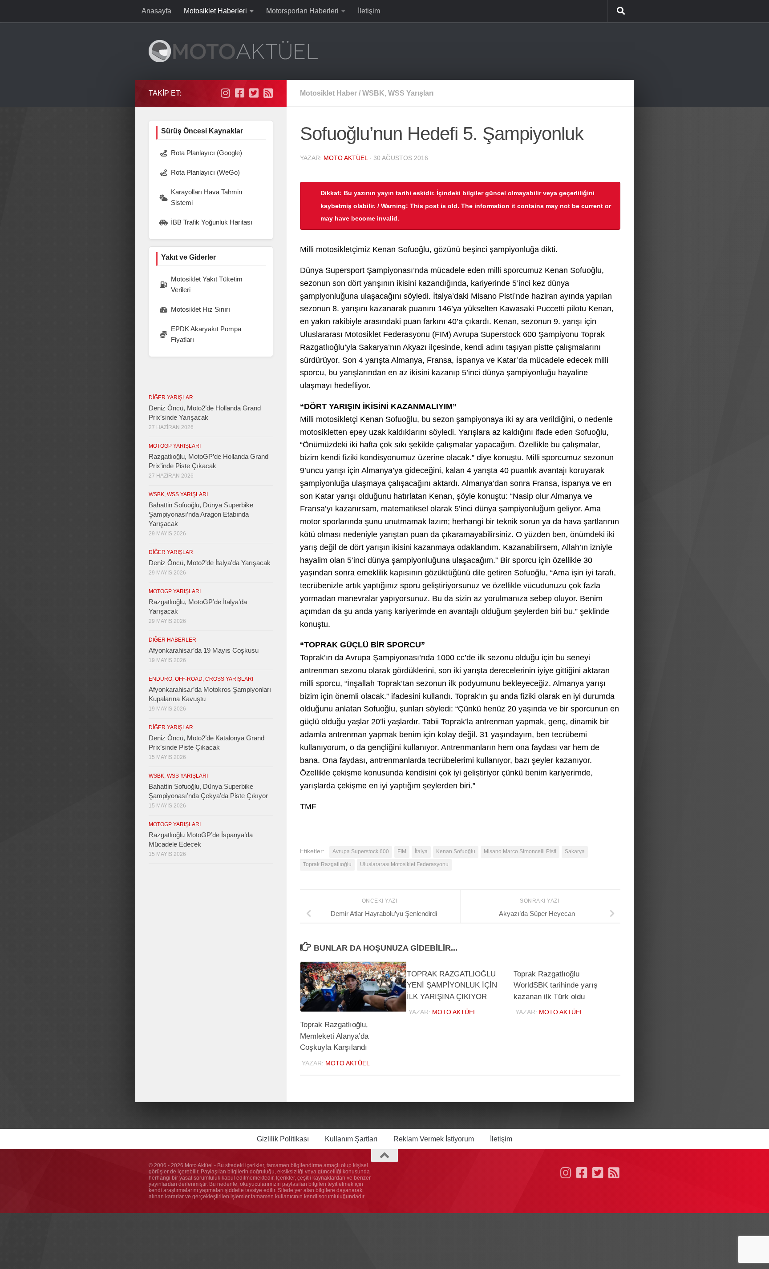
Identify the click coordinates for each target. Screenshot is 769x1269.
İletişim (369, 11)
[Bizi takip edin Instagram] (225, 93)
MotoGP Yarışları (175, 446)
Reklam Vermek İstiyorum (433, 1139)
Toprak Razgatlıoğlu (327, 864)
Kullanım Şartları (351, 1139)
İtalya (421, 851)
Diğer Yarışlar (171, 397)
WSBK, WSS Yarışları (397, 93)
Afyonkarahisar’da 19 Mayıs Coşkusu (204, 650)
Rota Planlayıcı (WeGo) (205, 172)
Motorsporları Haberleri (302, 11)
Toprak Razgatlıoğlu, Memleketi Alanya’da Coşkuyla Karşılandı (334, 1036)
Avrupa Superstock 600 (360, 851)
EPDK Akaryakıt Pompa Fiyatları (206, 334)
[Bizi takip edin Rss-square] (268, 93)
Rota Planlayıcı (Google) (206, 153)
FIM (401, 851)
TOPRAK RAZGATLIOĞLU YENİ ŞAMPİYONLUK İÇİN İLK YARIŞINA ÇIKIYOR (452, 985)
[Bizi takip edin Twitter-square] (253, 93)
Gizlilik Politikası (283, 1139)
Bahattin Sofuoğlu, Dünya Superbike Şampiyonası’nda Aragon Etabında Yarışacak (201, 514)
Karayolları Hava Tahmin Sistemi (206, 197)
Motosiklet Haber (328, 93)
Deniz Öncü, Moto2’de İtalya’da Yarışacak (210, 562)
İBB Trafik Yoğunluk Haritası (211, 222)
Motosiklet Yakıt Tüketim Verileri (207, 284)
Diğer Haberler (172, 640)
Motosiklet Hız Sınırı (200, 309)
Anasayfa (156, 11)
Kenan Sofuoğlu (455, 851)
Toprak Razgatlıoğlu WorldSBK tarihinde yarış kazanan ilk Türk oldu (556, 985)
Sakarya (575, 851)
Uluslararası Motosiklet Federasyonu (404, 864)
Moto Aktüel (346, 157)
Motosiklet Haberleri (215, 11)
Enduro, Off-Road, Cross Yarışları (201, 679)
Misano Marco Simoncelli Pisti (520, 851)
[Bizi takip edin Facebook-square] (239, 93)
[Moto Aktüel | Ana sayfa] (233, 51)
